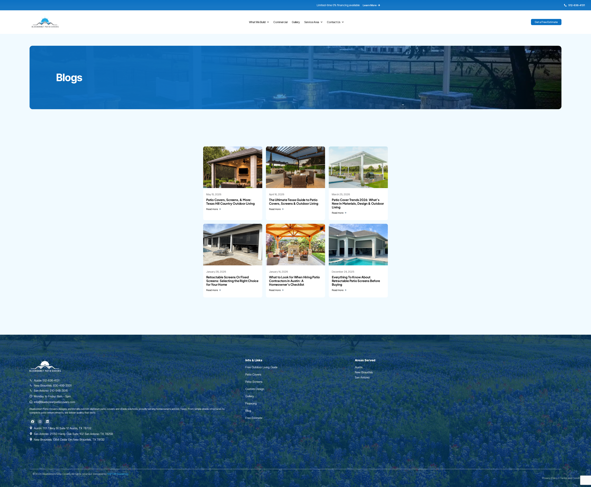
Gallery (296, 22)
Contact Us (333, 22)
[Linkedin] (47, 421)
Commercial (280, 22)
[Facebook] (33, 421)
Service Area (311, 22)
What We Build (257, 22)
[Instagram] (40, 421)
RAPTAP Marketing (117, 474)
